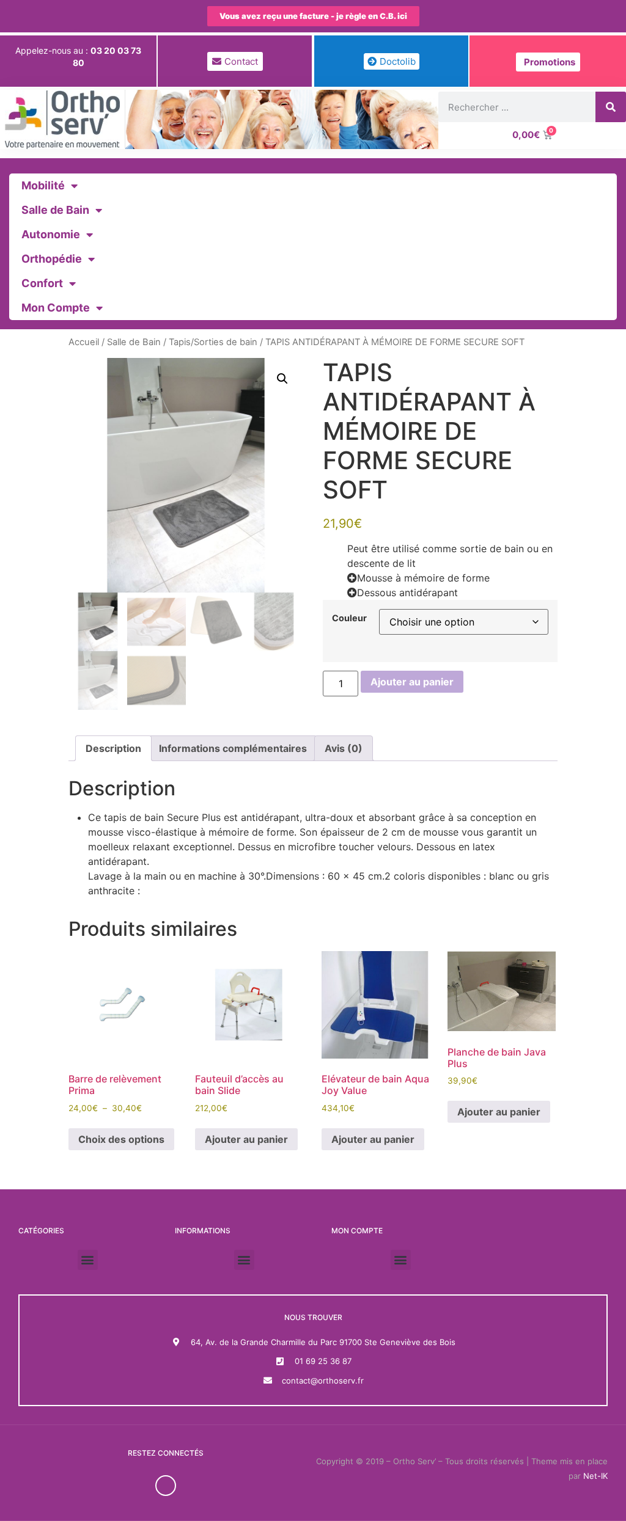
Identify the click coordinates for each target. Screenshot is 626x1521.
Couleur (349, 618)
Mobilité (43, 185)
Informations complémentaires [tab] (233, 748)
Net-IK (595, 1476)
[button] (282, 379)
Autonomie (50, 234)
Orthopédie (51, 258)
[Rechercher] (610, 107)
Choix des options (121, 1139)
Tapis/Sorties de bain (213, 342)
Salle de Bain (55, 209)
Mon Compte (55, 307)
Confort (42, 283)
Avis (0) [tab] (344, 748)
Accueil (83, 342)
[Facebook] (165, 1485)
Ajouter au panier (412, 682)
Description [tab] (113, 748)
